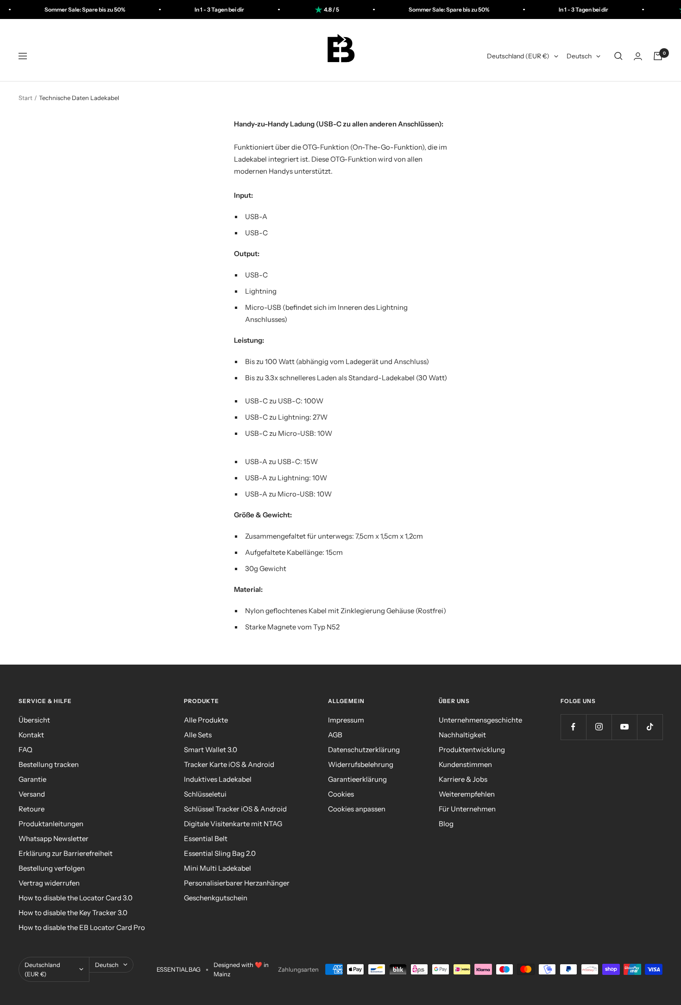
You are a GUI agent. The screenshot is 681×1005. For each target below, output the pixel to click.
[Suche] (618, 56)
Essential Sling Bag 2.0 (220, 853)
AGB (335, 734)
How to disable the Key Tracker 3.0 (73, 912)
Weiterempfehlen (467, 794)
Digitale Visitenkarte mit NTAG (233, 823)
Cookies (341, 794)
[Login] (638, 56)
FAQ (25, 749)
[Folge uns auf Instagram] (599, 727)
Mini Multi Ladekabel (217, 868)
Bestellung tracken (49, 764)
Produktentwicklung (472, 749)
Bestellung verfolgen (52, 868)
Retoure (31, 808)
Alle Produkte (206, 720)
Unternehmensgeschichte (480, 720)
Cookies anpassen (356, 808)
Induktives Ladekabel (218, 779)
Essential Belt (205, 838)
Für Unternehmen (467, 808)
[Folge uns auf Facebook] (573, 727)
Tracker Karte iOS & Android (229, 764)
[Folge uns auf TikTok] (649, 727)
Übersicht (34, 720)
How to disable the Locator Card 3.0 (75, 897)
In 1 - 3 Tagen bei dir (198, 9)
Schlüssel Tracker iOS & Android (235, 808)
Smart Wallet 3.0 (210, 749)
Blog (446, 823)
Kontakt (31, 734)
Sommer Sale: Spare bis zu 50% (64, 9)
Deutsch (579, 56)
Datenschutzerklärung (364, 749)
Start (25, 97)
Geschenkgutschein (215, 897)
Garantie (32, 779)
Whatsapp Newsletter (53, 838)
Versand (32, 794)
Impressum (346, 720)
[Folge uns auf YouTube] (624, 727)
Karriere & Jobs (463, 779)
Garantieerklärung (357, 779)
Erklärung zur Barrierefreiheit (66, 853)
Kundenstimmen (465, 764)
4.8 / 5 (310, 9)
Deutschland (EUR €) (518, 56)
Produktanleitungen (51, 823)
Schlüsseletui (205, 794)
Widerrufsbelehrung (360, 764)
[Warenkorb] (657, 56)
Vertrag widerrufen (49, 883)
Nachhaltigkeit (462, 734)
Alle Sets (198, 734)
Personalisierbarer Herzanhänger (237, 883)
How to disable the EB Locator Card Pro (82, 927)
